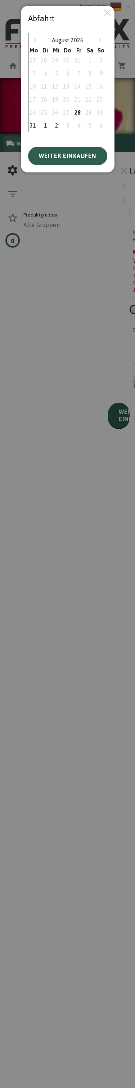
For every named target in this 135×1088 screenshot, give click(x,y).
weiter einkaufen (67, 155)
